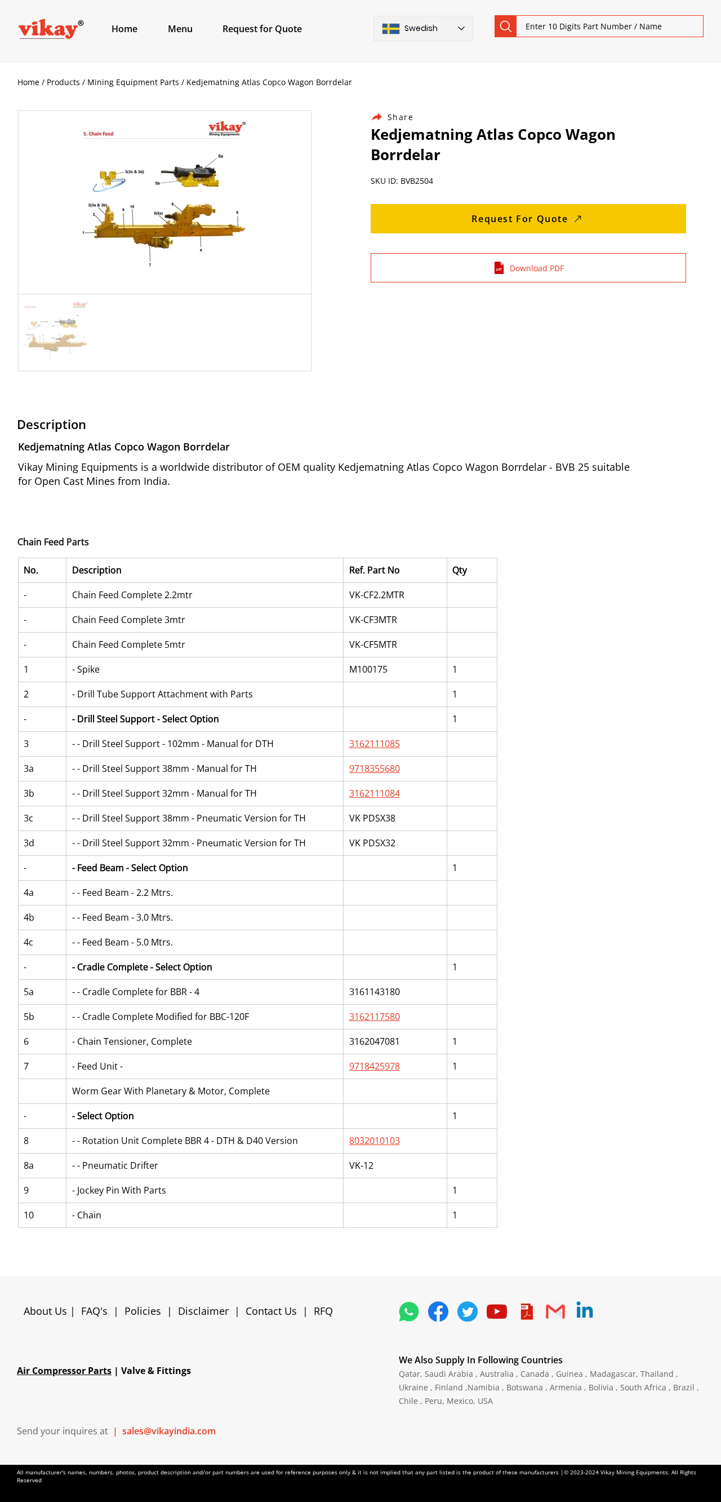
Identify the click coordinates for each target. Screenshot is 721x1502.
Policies (142, 1311)
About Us (47, 1311)
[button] (193, 29)
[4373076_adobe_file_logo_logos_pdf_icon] (526, 1311)
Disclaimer (206, 1311)
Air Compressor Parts (64, 1370)
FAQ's (94, 1311)
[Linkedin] (585, 1311)
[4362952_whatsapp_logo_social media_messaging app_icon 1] (409, 1311)
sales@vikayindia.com (169, 1431)
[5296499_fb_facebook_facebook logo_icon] (438, 1311)
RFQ (323, 1311)
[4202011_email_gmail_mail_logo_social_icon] (555, 1311)
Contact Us (271, 1311)
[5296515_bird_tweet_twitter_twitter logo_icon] (467, 1311)
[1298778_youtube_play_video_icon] (497, 1311)
